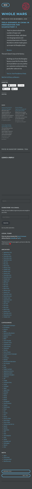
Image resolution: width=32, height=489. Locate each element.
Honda (5, 384)
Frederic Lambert (7, 369)
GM (4, 378)
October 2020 (6, 298)
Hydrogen (5, 386)
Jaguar (5, 388)
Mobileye (5, 392)
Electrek (5, 359)
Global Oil (6, 376)
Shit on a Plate (7, 418)
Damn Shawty (7, 352)
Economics (6, 357)
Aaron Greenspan (21, 236)
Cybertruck (6, 348)
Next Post (26, 475)
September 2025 (7, 252)
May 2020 (5, 307)
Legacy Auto (6, 390)
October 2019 (6, 317)
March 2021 (6, 288)
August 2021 (6, 281)
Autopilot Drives (7, 335)
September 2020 (7, 300)
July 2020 (5, 303)
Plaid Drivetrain (7, 403)
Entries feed (6, 457)
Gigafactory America (8, 371)
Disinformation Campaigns (10, 354)
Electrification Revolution (9, 361)
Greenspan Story (7, 382)
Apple (4, 331)
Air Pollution (6, 327)
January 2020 (6, 311)
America (5, 329)
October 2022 (6, 269)
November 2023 (7, 258)
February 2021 (6, 290)
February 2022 (6, 271)
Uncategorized (7, 441)
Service (5, 416)
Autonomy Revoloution (9, 333)
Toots (4, 437)
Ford (4, 365)
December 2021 (7, 275)
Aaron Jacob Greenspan (9, 325)
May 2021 (5, 284)
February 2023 (6, 267)
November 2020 (7, 296)
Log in (4, 455)
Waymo (5, 445)
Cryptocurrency (7, 344)
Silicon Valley (6, 422)
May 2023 (5, 263)
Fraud (4, 367)
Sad (4, 411)
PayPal (19, 238)
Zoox (4, 447)
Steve (11, 19)
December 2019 (7, 313)
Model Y (5, 393)
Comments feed (7, 459)
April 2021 (5, 286)
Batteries (5, 337)
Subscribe (5, 223)
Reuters (9, 50)
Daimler (5, 350)
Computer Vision (7, 342)
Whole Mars (14, 14)
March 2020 (6, 309)
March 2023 (6, 265)
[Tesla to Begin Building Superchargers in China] (8, 132)
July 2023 (5, 262)
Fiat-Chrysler (6, 363)
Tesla (26, 149)
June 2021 (5, 282)
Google (5, 380)
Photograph (6, 401)
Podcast (5, 405)
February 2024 (6, 254)
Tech (4, 431)
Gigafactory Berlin (7, 373)
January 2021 (6, 292)
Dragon (5, 356)
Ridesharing (6, 407)
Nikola (5, 395)
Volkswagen (6, 443)
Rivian (5, 409)
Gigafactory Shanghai (16, 149)
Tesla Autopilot (7, 435)
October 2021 (6, 279)
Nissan (5, 399)
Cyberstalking (6, 346)
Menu (5, 5)
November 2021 (7, 277)
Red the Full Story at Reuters (10, 77)
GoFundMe (13, 238)
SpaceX (5, 426)
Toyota (5, 439)
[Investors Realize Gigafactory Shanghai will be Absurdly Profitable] (22, 115)
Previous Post (16, 471)
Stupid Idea (6, 430)
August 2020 (6, 301)
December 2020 (7, 294)
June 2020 (5, 305)
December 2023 (7, 256)
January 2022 (6, 273)
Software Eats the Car (8, 424)
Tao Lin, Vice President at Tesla (16, 73)
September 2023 (7, 260)
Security (5, 412)
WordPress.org (7, 461)
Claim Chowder (7, 340)
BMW (4, 338)
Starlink (5, 428)
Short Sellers (6, 420)
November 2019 (7, 315)
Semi (4, 414)
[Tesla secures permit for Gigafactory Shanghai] (8, 114)
